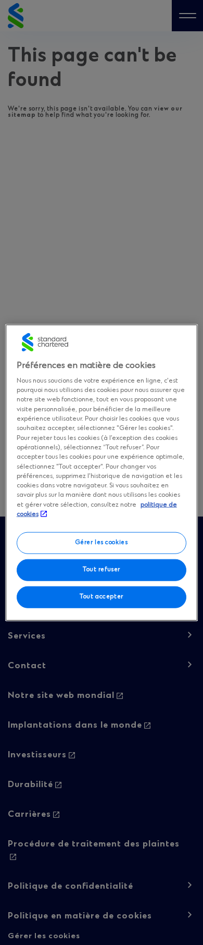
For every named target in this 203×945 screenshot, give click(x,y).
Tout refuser (101, 569)
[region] (101, 472)
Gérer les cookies (101, 542)
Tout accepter (101, 596)
